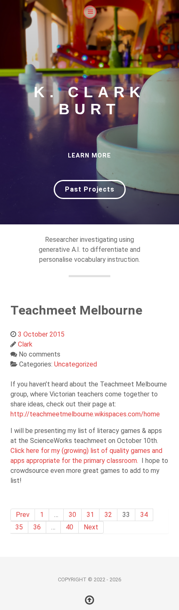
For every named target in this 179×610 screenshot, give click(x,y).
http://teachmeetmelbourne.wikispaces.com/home (85, 414)
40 (69, 527)
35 (19, 527)
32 (108, 515)
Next (91, 527)
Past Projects (89, 189)
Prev (23, 515)
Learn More (89, 155)
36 (37, 527)
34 (144, 515)
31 (90, 515)
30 (72, 515)
